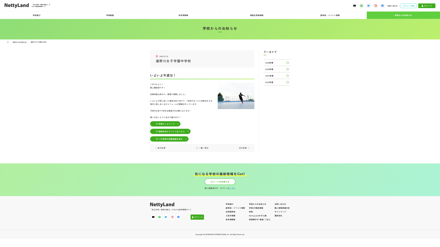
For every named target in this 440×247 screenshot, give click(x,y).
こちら (232, 188)
